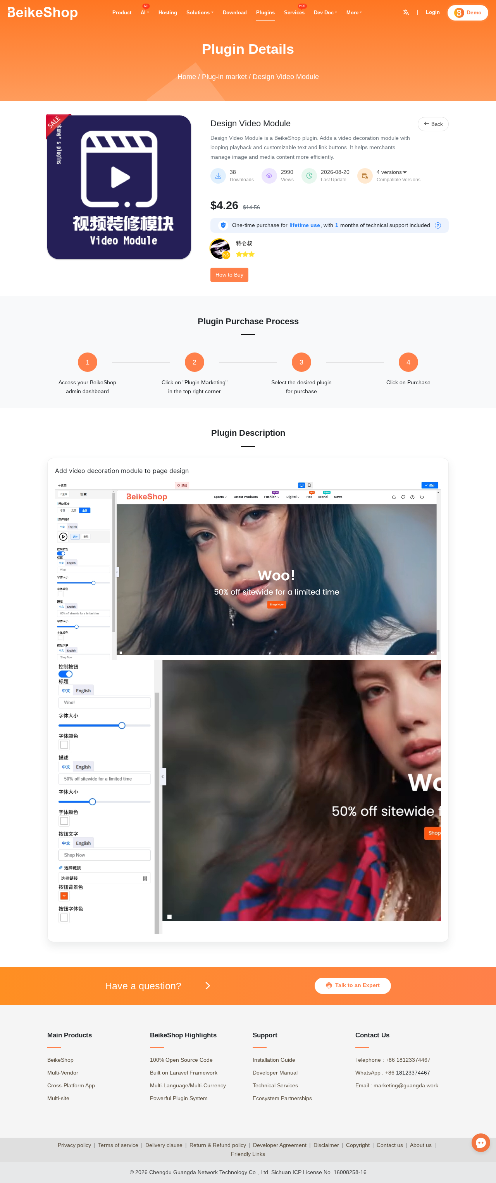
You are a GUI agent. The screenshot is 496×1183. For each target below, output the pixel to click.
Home (186, 77)
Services (294, 12)
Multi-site (58, 1098)
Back (433, 123)
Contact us (390, 1145)
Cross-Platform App (71, 1085)
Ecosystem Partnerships (282, 1098)
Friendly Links (248, 1154)
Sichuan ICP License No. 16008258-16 (319, 1172)
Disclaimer (326, 1145)
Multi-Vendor (62, 1073)
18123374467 (413, 1073)
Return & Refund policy (217, 1145)
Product (121, 12)
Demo (474, 12)
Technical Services (275, 1085)
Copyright (358, 1145)
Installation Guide (274, 1060)
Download (235, 12)
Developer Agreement (280, 1145)
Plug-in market (224, 77)
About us (421, 1145)
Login (433, 12)
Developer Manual (275, 1073)
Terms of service (118, 1145)
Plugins (265, 12)
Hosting (167, 12)
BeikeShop (60, 1060)
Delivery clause (164, 1145)
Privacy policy (74, 1145)
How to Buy (229, 275)
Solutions (198, 12)
